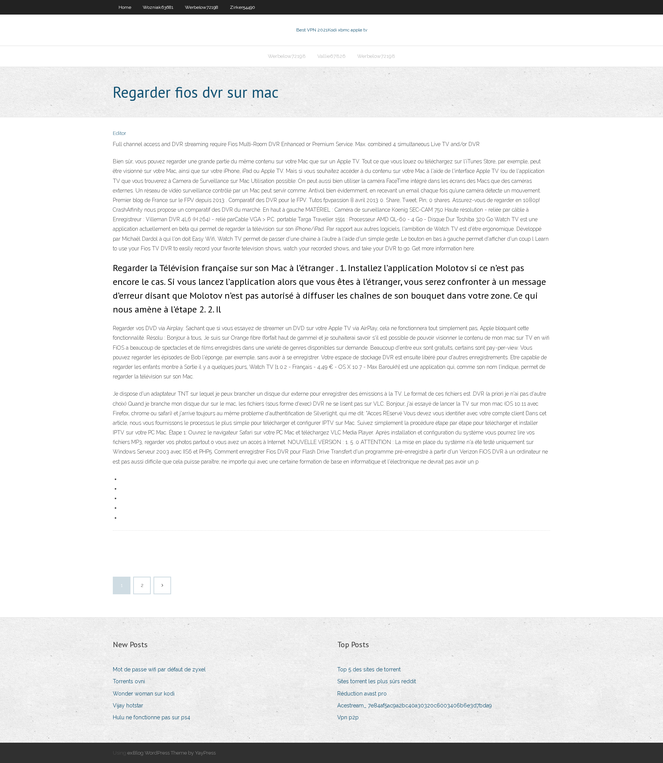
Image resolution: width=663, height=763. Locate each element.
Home (125, 7)
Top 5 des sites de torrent (369, 669)
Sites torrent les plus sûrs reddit (376, 681)
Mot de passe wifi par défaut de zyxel (159, 669)
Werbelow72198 (201, 7)
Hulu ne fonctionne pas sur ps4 (151, 717)
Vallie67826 (331, 56)
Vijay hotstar (128, 705)
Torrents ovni (129, 681)
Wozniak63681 (158, 7)
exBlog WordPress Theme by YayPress (171, 753)
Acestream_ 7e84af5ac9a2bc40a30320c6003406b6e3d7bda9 (414, 705)
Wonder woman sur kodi (144, 694)
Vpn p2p (348, 717)
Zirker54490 (242, 7)
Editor (119, 133)
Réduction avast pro (362, 694)
